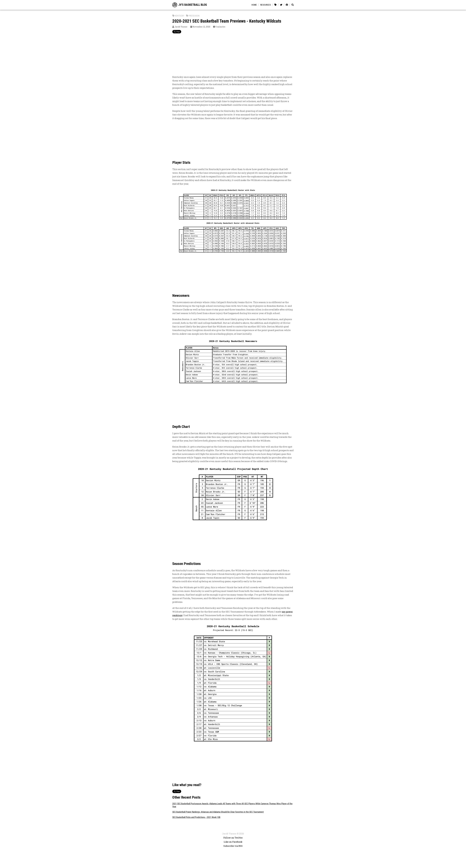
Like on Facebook (233, 841)
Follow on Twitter (233, 837)
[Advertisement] (233, 56)
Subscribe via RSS (233, 845)
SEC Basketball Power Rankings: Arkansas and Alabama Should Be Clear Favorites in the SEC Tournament (218, 812)
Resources (265, 5)
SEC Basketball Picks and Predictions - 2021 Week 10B (196, 817)
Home (254, 5)
